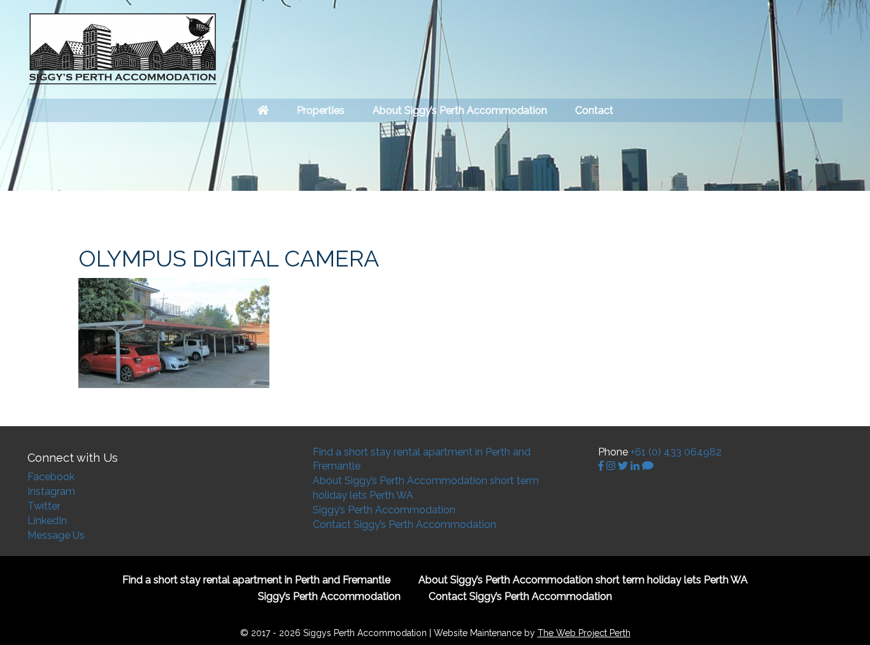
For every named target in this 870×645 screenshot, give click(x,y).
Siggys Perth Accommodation (122, 49)
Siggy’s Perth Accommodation (384, 510)
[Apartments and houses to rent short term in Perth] (263, 110)
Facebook (51, 477)
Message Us (56, 535)
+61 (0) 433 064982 (676, 452)
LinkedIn (47, 521)
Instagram (51, 491)
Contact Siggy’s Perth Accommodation (404, 524)
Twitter (44, 506)
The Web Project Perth (584, 633)
